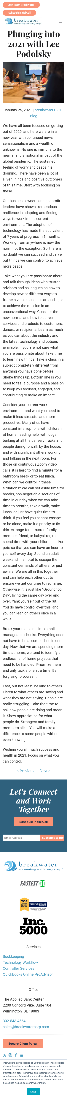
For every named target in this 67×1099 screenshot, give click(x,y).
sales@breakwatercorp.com (26, 1027)
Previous (27, 770)
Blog (33, 116)
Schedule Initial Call (19, 12)
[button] (60, 21)
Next (43, 770)
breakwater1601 (48, 110)
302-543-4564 (14, 1021)
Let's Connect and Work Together (33, 800)
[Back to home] (23, 21)
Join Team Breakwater (21, 4)
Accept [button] (33, 1091)
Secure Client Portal (22, 1043)
